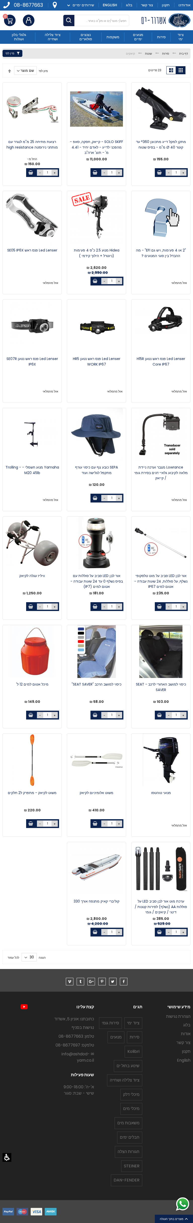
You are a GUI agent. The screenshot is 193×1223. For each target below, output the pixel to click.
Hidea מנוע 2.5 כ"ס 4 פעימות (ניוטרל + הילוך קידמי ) (96, 253)
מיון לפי (43, 70)
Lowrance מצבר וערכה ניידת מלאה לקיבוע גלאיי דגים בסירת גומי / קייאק (161, 473)
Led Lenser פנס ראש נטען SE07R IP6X (32, 361)
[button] (7, 1157)
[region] (96, 53)
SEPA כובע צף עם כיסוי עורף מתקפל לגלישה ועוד (96, 470)
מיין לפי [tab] (9, 53)
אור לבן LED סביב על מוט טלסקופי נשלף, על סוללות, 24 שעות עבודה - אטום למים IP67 (160, 581)
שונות (148, 53)
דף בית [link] (183, 53)
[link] (54, 5)
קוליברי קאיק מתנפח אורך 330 (96, 901)
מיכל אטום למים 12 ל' (32, 684)
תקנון (186, 1051)
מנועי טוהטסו (161, 792)
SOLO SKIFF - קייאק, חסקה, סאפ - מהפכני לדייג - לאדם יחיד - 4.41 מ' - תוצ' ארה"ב (96, 147)
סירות (165, 53)
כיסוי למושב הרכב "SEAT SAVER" (96, 684)
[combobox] (96, 20)
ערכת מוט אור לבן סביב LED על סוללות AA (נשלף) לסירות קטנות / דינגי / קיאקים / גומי (161, 907)
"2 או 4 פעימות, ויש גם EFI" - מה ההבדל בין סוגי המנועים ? (161, 253)
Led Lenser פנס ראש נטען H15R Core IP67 (161, 361)
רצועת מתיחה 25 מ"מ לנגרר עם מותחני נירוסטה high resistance (32, 144)
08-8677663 (28, 5)
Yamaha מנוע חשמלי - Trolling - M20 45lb (32, 470)
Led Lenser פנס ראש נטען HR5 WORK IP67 (96, 361)
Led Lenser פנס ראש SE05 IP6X (32, 250)
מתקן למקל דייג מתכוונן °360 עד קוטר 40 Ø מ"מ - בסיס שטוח (161, 144)
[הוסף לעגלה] (159, 172)
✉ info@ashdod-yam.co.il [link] (78, 1057)
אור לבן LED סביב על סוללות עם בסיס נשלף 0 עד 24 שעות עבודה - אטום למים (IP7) (96, 581)
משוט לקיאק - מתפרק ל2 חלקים (32, 792)
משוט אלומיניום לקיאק (96, 792)
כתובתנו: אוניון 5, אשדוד (74, 1019)
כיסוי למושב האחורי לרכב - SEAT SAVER (161, 687)
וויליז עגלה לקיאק (32, 575)
